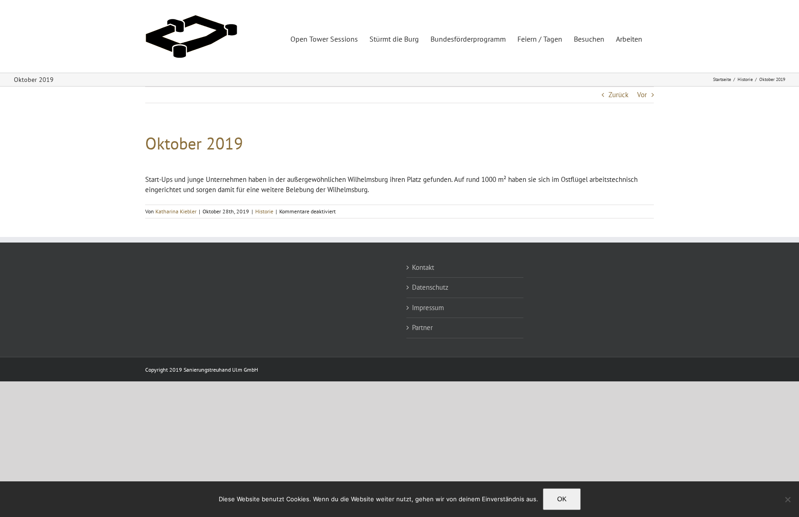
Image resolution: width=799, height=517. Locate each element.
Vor (642, 94)
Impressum (428, 307)
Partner (422, 327)
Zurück (618, 94)
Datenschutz (430, 287)
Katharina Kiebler (176, 211)
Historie (264, 211)
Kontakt (423, 267)
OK (561, 499)
